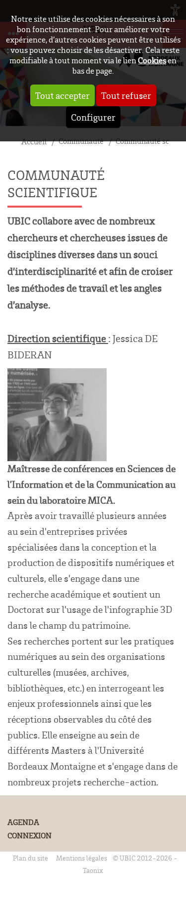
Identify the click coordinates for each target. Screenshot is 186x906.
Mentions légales (81, 858)
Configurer (93, 117)
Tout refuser (126, 95)
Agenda (23, 822)
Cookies (152, 60)
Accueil (34, 141)
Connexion (29, 835)
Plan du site (30, 858)
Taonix (93, 870)
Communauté (81, 141)
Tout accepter (62, 95)
